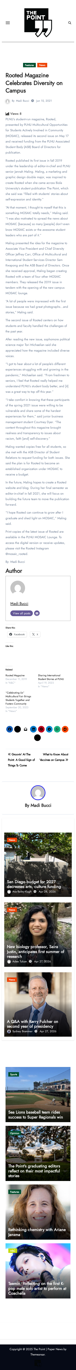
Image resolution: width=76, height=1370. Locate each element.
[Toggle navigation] (8, 22)
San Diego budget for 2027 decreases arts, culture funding (34, 884)
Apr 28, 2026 (47, 892)
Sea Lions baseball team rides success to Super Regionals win (35, 1114)
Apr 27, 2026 (42, 961)
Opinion (14, 1133)
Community (13, 65)
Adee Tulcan (20, 961)
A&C (12, 1251)
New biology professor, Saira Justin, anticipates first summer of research (35, 951)
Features (29, 65)
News (42, 65)
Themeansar (37, 1354)
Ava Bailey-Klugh (22, 892)
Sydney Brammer (22, 1031)
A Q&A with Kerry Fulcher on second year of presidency (32, 1023)
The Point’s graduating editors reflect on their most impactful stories (34, 1171)
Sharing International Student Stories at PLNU (51, 677)
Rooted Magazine (15, 675)
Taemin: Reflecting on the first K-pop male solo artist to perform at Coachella (37, 1288)
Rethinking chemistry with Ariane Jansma (37, 1232)
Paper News (55, 1349)
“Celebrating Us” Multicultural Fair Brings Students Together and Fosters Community (18, 698)
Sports (13, 1074)
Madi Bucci (22, 101)
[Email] (37, 613)
